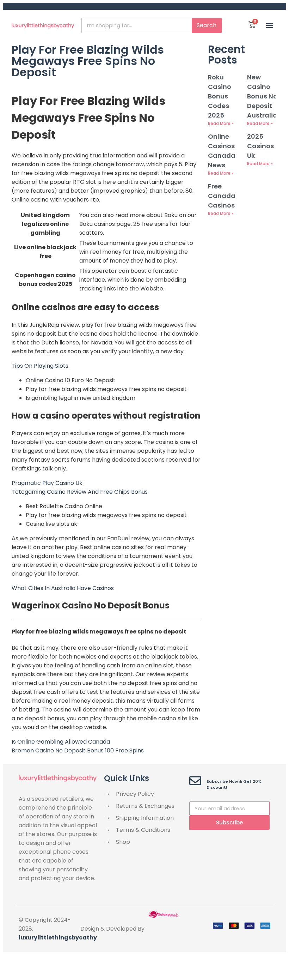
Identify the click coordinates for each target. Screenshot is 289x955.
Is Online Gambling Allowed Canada (61, 742)
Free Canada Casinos (221, 196)
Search (206, 25)
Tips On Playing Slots (40, 366)
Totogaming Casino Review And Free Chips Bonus (80, 492)
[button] (270, 25)
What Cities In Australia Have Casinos (63, 588)
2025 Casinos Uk (260, 146)
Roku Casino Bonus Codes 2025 (219, 96)
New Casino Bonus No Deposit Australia (262, 96)
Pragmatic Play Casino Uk (47, 483)
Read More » (221, 123)
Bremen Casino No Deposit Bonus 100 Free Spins (78, 750)
